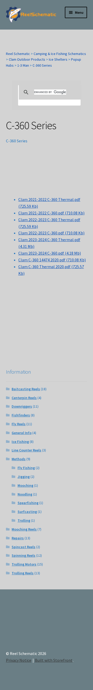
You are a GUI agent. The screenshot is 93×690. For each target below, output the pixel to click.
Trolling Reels (23, 573)
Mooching (25, 485)
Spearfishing (28, 502)
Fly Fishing (26, 467)
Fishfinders (21, 415)
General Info (22, 432)
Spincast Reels (23, 547)
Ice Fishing (20, 441)
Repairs (18, 538)
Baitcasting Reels (26, 389)
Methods (19, 459)
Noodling (25, 494)
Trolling (24, 520)
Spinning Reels (23, 555)
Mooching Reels (24, 529)
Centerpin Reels (24, 397)
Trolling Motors (24, 564)
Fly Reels (19, 424)
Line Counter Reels (26, 450)
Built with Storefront (54, 660)
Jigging (24, 476)
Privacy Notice (18, 660)
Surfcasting (27, 511)
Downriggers (22, 406)
